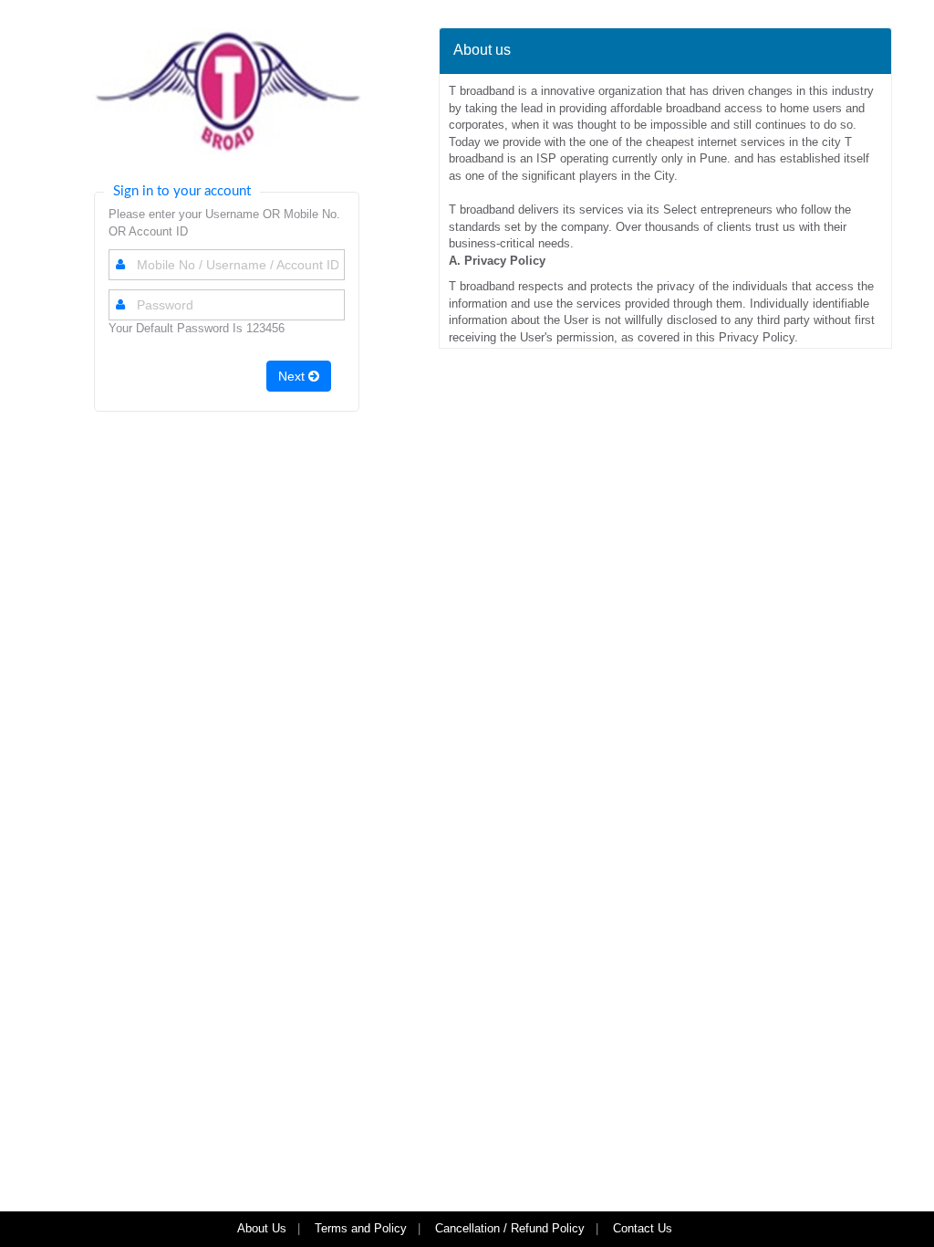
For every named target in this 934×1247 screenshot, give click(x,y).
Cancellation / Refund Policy (510, 1228)
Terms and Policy (361, 1228)
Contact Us (644, 1228)
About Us (261, 1228)
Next (293, 376)
